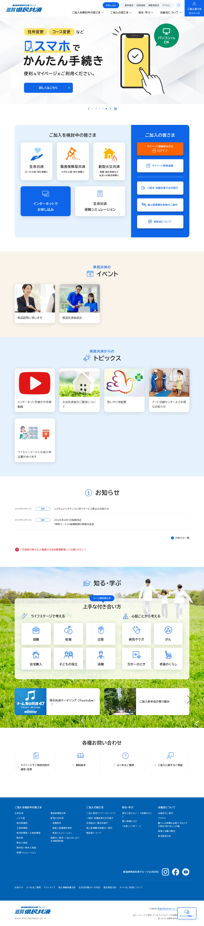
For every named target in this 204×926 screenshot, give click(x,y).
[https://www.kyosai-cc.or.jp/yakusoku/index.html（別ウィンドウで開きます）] (102, 60)
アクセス (166, 5)
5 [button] (106, 108)
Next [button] (110, 109)
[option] (102, 60)
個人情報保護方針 (67, 887)
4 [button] (102, 108)
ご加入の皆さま (94, 807)
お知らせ (19, 887)
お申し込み (111, 5)
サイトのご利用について (130, 887)
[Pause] (115, 109)
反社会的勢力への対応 (90, 887)
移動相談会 (153, 5)
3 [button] (99, 108)
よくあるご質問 (33, 887)
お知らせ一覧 (182, 538)
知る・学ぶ (127, 807)
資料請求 (129, 5)
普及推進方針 (109, 887)
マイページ (194, 11)
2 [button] (96, 108)
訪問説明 (141, 5)
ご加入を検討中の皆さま (28, 807)
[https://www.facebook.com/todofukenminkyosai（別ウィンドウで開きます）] (175, 872)
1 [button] (92, 108)
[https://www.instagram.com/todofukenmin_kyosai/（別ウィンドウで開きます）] (165, 872)
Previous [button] (89, 109)
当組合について (166, 807)
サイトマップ (49, 887)
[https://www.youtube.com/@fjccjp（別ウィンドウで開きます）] (185, 872)
